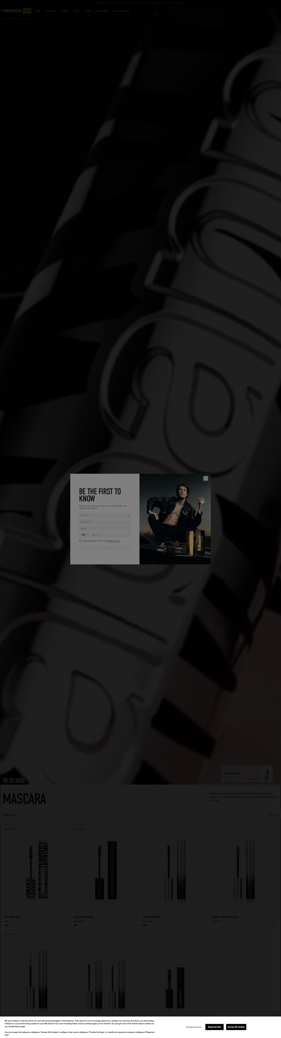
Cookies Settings (193, 1027)
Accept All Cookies (236, 1027)
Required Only (214, 1027)
